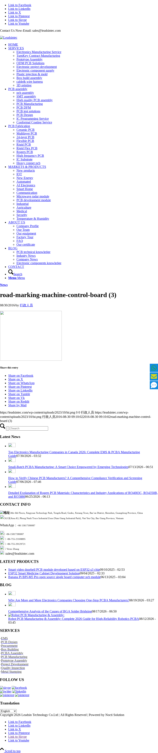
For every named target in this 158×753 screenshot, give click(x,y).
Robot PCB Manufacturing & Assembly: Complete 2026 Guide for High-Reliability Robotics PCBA (73, 619)
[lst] (8, 37)
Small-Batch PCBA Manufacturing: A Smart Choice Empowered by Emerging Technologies (68, 467)
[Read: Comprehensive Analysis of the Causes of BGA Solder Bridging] (12, 605)
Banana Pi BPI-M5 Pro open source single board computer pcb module (54, 577)
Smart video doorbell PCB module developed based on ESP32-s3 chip (54, 569)
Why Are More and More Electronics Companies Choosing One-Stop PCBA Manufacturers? (68, 600)
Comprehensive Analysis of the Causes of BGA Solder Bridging (50, 611)
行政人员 (26, 305)
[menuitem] (83, 44)
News (4, 285)
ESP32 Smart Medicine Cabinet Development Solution (44, 573)
